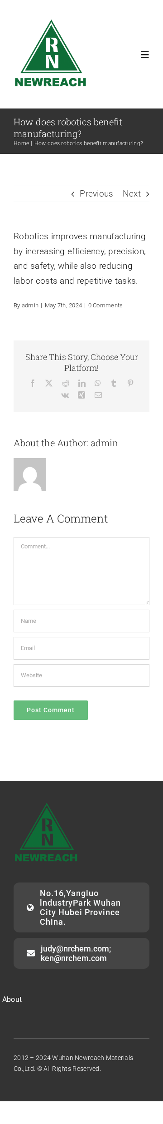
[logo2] (51, 21)
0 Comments (105, 305)
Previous (96, 193)
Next (132, 193)
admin (30, 305)
